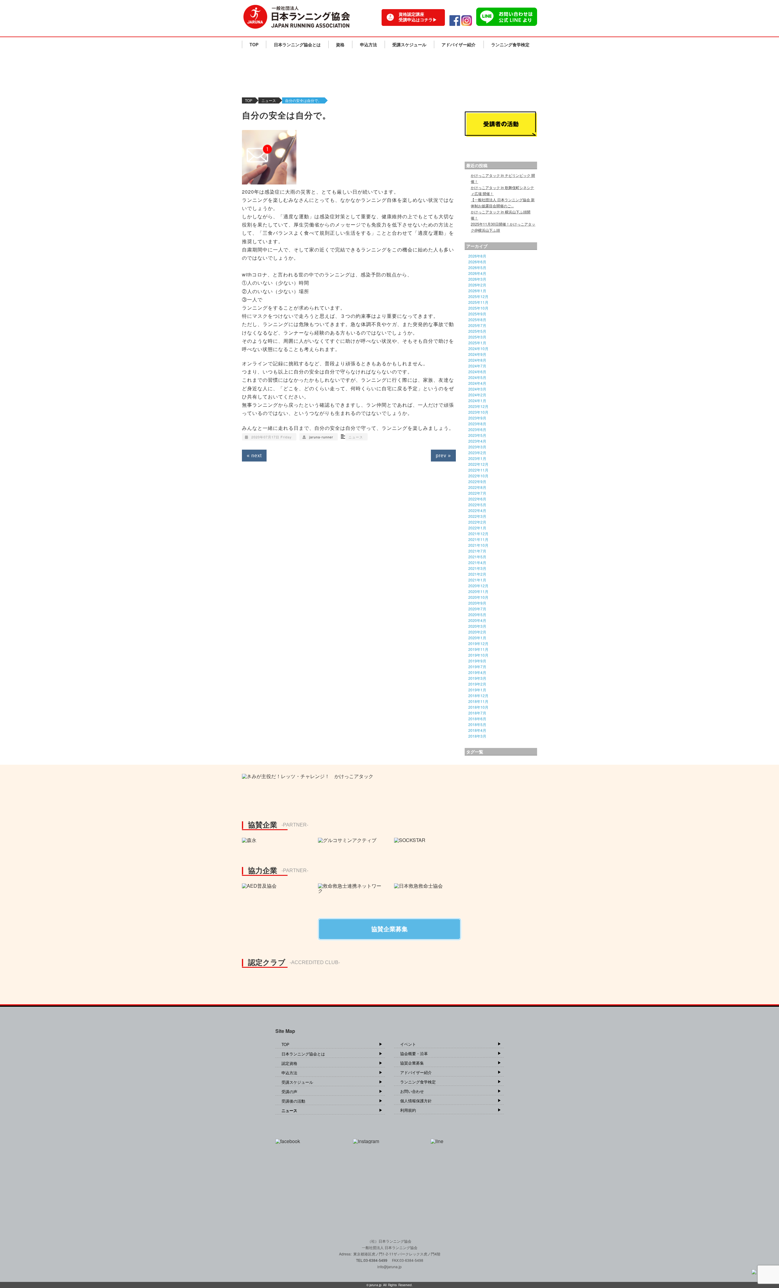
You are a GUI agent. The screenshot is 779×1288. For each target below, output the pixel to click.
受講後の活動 (293, 1101)
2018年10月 (478, 707)
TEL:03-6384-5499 (372, 1260)
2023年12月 (478, 406)
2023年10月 (478, 412)
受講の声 (289, 1091)
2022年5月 (477, 504)
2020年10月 (478, 597)
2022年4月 (477, 510)
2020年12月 (478, 585)
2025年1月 (477, 342)
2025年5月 (477, 331)
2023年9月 (477, 417)
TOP (254, 44)
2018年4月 (477, 730)
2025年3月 (477, 336)
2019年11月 (478, 649)
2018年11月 (478, 701)
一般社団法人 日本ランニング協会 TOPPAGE (296, 17)
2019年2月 (477, 683)
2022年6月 (477, 498)
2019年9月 (477, 660)
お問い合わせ (412, 1091)
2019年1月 (477, 689)
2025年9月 (477, 313)
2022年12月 (478, 464)
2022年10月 (478, 475)
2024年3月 (477, 388)
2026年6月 (477, 261)
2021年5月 (477, 556)
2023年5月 (477, 435)
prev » (443, 455)
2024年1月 (477, 400)
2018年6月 (477, 718)
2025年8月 (477, 319)
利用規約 (408, 1110)
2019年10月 (478, 655)
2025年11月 (478, 302)
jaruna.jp (375, 1285)
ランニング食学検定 (510, 44)
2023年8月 (477, 423)
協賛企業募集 (412, 1063)
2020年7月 (477, 608)
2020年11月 (478, 591)
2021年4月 (477, 562)
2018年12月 (478, 695)
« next (254, 455)
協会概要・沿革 (414, 1053)
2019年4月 (477, 672)
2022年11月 (478, 469)
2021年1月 (477, 579)
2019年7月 (477, 666)
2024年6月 (477, 371)
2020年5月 (477, 614)
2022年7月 (477, 493)
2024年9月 (477, 354)
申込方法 (368, 44)
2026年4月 (477, 273)
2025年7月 (477, 325)
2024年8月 (477, 360)
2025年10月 (478, 308)
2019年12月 (478, 643)
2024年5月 (477, 377)
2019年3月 (477, 678)
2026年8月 (477, 255)
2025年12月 (478, 296)
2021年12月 (478, 533)
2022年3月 (477, 516)
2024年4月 (477, 383)
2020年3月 (477, 626)
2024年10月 (478, 348)
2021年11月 (478, 539)
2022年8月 (477, 487)
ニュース (268, 100)
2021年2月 (477, 574)
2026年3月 (477, 279)
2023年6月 (477, 429)
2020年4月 (477, 620)
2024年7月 (477, 365)
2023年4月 (477, 441)
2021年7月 (477, 550)
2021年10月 (478, 545)
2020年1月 (477, 637)
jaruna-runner (321, 436)
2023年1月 (477, 458)
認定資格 (289, 1063)
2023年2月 (477, 452)
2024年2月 (477, 394)
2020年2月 (477, 631)
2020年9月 (477, 602)
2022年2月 (477, 522)
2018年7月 (477, 712)
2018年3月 (477, 736)
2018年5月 (477, 724)
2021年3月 (477, 568)
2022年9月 (477, 481)
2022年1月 (477, 527)
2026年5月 (477, 267)
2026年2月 (477, 284)
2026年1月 (477, 290)
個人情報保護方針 (416, 1101)
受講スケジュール (409, 44)
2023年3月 (477, 446)
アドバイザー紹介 (459, 44)
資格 (340, 44)
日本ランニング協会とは (297, 44)
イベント (408, 1044)
